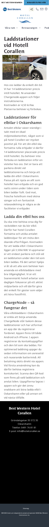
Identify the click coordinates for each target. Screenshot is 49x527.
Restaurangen (30, 28)
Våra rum (10, 28)
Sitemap (26, 508)
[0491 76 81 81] (37, 9)
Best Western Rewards (11, 3)
